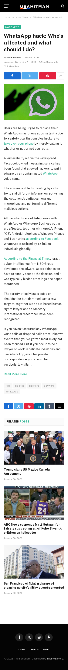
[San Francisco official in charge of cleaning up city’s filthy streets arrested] (34, 562)
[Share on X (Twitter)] (30, 75)
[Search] (62, 6)
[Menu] (6, 6)
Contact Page (39, 649)
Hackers (34, 385)
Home (22, 649)
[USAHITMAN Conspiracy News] (34, 6)
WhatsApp (50, 173)
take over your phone (19, 143)
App (8, 385)
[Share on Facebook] (12, 75)
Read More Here (15, 374)
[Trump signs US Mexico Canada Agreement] (34, 448)
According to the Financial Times (27, 258)
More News (12, 27)
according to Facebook (42, 239)
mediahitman (14, 57)
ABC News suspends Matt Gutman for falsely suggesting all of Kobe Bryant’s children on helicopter (33, 529)
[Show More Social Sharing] (60, 75)
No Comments (50, 62)
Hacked (19, 385)
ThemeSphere (55, 658)
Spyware (49, 385)
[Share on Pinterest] (47, 75)
